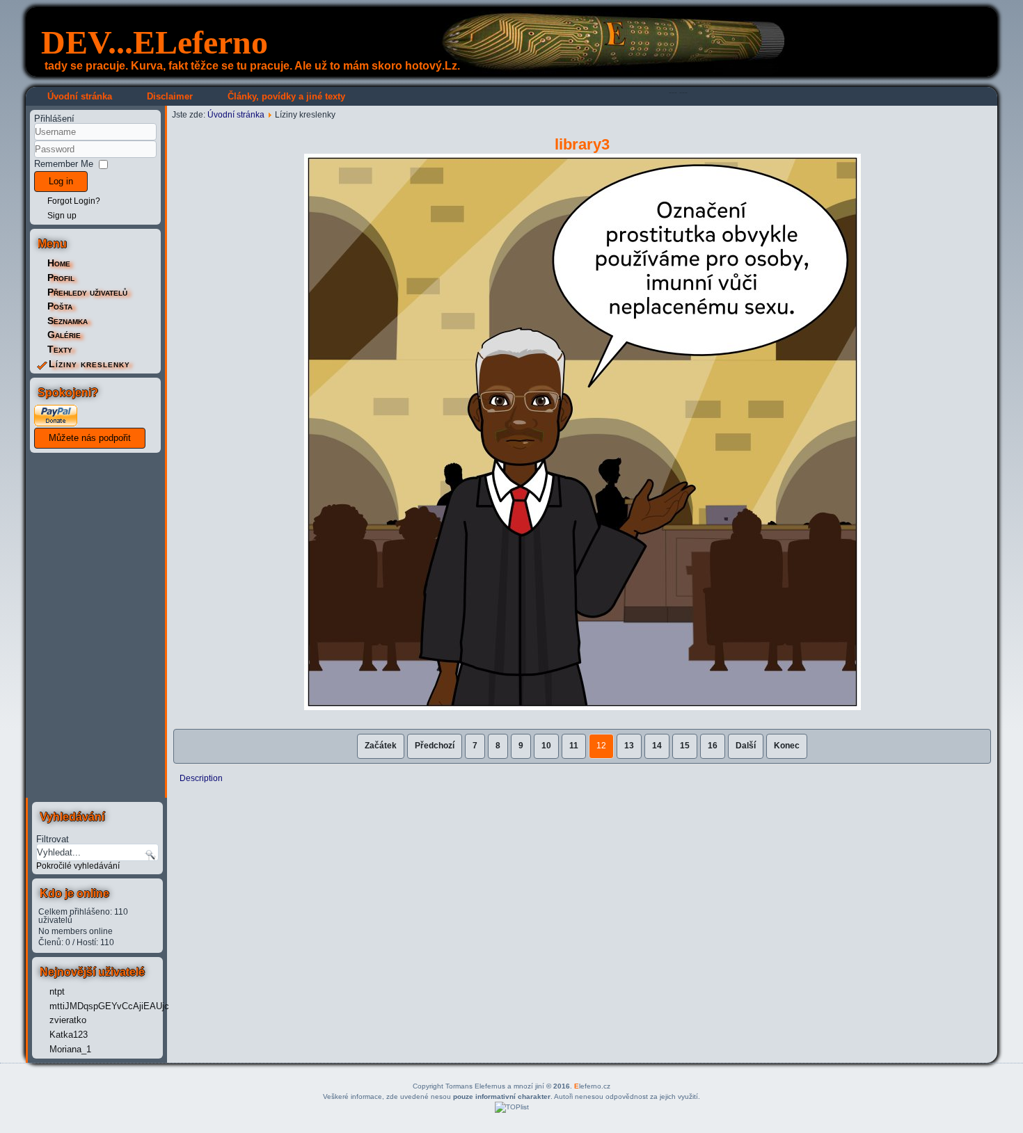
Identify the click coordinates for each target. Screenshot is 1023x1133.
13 (629, 745)
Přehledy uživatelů (87, 292)
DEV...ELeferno (154, 42)
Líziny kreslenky (89, 363)
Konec (787, 745)
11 (573, 745)
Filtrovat (52, 839)
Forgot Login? (73, 201)
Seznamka (67, 320)
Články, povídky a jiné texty (286, 96)
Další (746, 745)
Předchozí (434, 745)
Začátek (381, 745)
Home (58, 262)
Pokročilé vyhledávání (78, 866)
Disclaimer (170, 96)
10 (546, 745)
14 (657, 745)
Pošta (59, 306)
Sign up (62, 215)
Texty (59, 349)
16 (712, 745)
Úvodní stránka (79, 96)
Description (201, 778)
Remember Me (63, 164)
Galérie (64, 334)
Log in (61, 181)
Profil (60, 277)
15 (685, 745)
